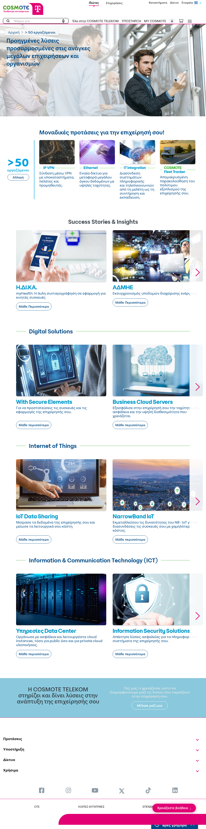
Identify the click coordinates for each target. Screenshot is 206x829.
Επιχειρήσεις (114, 3)
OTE (37, 806)
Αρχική (14, 32)
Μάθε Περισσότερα (34, 306)
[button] (172, 21)
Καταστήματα (158, 2)
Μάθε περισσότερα (34, 425)
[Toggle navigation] (189, 21)
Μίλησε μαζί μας (150, 705)
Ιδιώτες (94, 2)
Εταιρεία (187, 2)
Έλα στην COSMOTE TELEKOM (95, 21)
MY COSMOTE (155, 21)
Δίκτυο (174, 2)
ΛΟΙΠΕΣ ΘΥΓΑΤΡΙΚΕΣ (91, 806)
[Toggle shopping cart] (183, 21)
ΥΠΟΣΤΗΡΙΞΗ (131, 21)
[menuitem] (41, 790)
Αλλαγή (18, 177)
